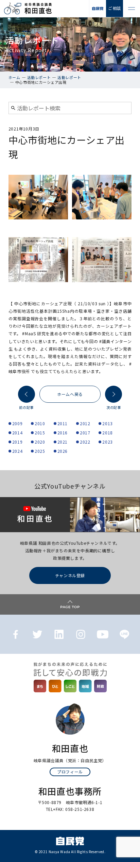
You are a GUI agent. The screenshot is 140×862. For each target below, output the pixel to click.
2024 (17, 451)
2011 (62, 423)
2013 (107, 423)
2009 (17, 423)
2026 (62, 451)
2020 (40, 442)
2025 (40, 451)
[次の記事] (113, 394)
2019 (17, 442)
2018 (107, 432)
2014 (17, 432)
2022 (85, 442)
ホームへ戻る (70, 394)
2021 (62, 442)
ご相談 (114, 8)
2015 (40, 432)
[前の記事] (26, 394)
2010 (40, 423)
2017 (85, 432)
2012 (85, 423)
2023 (107, 442)
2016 (62, 432)
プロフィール (70, 771)
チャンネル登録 (70, 575)
